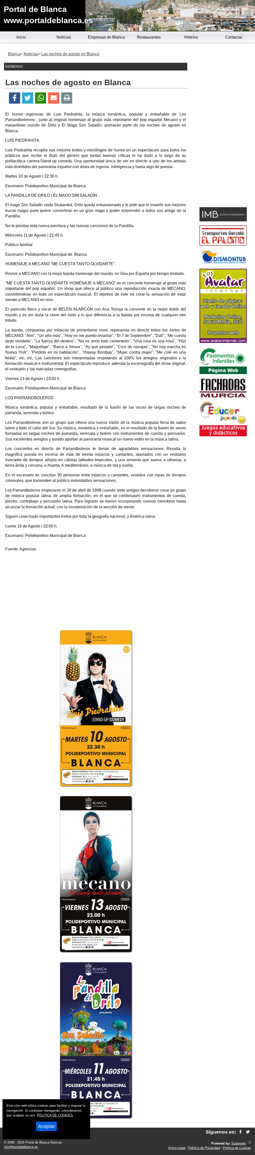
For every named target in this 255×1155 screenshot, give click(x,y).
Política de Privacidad (204, 1148)
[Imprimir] (66, 98)
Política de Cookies (237, 1148)
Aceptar (46, 1126)
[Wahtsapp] (40, 98)
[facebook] (240, 1132)
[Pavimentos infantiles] (223, 373)
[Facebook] (14, 98)
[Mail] (53, 98)
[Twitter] (27, 98)
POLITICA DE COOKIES (55, 1115)
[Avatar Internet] (223, 341)
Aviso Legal (176, 1148)
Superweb (238, 1143)
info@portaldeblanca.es (21, 1147)
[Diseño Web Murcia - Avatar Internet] (249, 1143)
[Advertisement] (95, 591)
